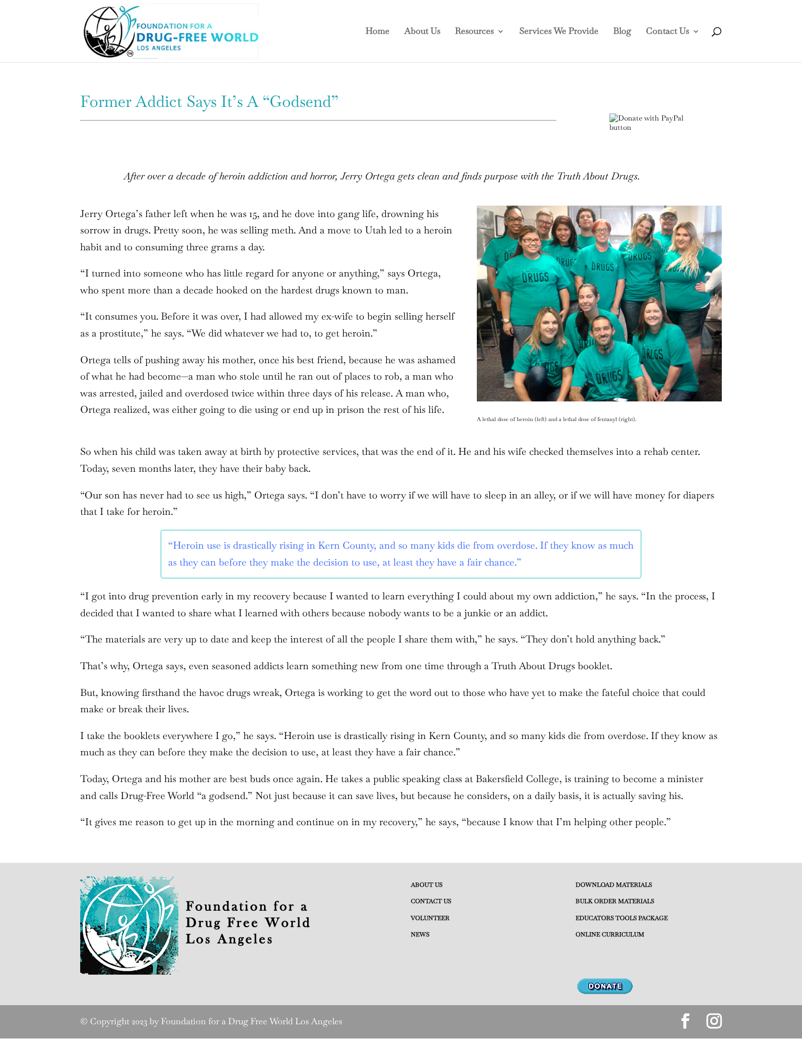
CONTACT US (431, 901)
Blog (622, 32)
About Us (422, 32)
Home (378, 32)
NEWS (420, 934)
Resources (474, 32)
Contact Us (667, 32)
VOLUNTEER (430, 918)
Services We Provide (558, 32)
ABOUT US (426, 884)
